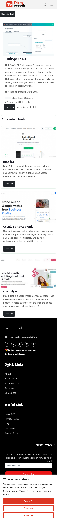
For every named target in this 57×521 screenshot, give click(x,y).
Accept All (28, 501)
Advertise (9, 388)
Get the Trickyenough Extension (22, 350)
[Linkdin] (20, 344)
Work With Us (12, 383)
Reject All (28, 515)
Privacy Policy (12, 419)
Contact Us (10, 393)
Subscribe (28, 474)
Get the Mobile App (16, 354)
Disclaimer (10, 428)
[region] (28, 498)
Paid (8, 98)
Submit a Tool (7, 14)
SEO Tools (24, 102)
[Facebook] (7, 344)
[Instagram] (27, 344)
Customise (28, 508)
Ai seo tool (11, 102)
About (8, 374)
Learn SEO (10, 414)
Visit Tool (9, 107)
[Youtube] (33, 344)
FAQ (7, 423)
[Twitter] (13, 344)
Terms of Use (11, 433)
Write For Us (11, 378)
